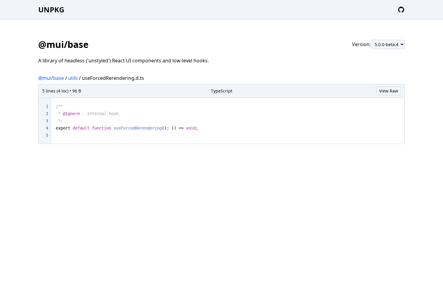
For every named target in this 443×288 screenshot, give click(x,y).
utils (73, 78)
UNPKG (51, 9)
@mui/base (51, 78)
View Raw (388, 91)
